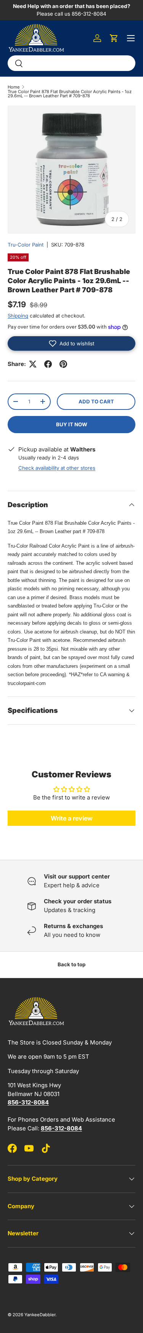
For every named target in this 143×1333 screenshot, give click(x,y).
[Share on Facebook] (48, 364)
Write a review (72, 818)
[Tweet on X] (32, 364)
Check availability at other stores (56, 468)
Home (14, 87)
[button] (114, 38)
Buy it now (71, 424)
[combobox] (71, 63)
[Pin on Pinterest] (63, 364)
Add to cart (96, 401)
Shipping (18, 316)
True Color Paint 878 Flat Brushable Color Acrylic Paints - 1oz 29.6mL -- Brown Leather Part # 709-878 (70, 94)
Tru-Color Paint (25, 245)
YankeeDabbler (39, 1314)
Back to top (71, 964)
